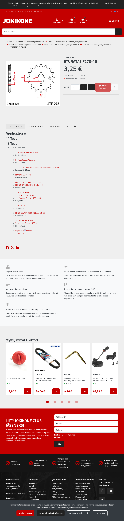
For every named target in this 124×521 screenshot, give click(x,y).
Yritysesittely (57, 488)
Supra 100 (19, 230)
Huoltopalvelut (58, 483)
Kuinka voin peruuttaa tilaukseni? (84, 490)
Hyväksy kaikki (25, 513)
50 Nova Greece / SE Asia (25, 160)
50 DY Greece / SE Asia (24, 220)
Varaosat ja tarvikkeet (37, 494)
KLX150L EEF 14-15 (23, 174)
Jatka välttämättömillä (50, 513)
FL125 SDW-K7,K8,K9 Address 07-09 (30, 213)
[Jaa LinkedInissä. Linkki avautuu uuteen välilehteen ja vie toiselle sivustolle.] (18, 248)
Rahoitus (55, 486)
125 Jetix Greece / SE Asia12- (27, 195)
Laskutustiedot (58, 494)
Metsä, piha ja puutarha (38, 491)
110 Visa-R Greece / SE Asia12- (27, 192)
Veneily (32, 486)
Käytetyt (32, 497)
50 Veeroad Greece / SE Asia (26, 223)
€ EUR (111, 12)
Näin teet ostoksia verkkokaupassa (82, 484)
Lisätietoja (100, 513)
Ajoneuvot (33, 483)
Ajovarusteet (34, 488)
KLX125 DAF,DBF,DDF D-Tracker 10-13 (30, 185)
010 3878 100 (37, 12)
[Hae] (118, 31)
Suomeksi (60, 437)
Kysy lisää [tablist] (71, 126)
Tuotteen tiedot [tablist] (15, 126)
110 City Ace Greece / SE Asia (27, 152)
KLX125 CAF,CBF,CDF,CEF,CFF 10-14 (29, 182)
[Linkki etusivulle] (18, 21)
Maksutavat (80, 497)
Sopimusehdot (81, 499)
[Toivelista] (114, 87)
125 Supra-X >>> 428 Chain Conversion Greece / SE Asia (37, 167)
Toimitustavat (81, 494)
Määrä (66, 87)
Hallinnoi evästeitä (78, 513)
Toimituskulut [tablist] (56, 126)
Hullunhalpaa (34, 499)
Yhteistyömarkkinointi (61, 497)
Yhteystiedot (57, 491)
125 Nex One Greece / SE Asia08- (28, 198)
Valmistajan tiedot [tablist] (36, 126)
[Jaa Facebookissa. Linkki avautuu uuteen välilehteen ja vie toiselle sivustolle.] (8, 248)
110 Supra (19, 233)
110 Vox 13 (20, 205)
